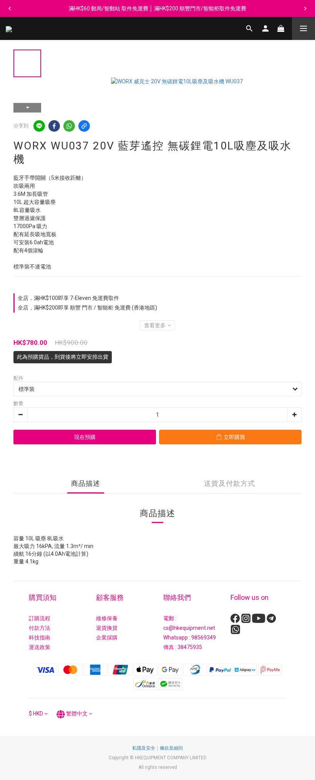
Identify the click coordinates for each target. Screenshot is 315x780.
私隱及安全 (143, 748)
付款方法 (39, 628)
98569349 (203, 637)
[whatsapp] (69, 126)
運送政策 (39, 647)
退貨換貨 (107, 628)
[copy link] (84, 126)
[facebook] (54, 126)
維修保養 (107, 618)
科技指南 (39, 637)
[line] (39, 126)
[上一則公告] (9, 8)
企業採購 (107, 637)
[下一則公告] (305, 8)
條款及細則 (171, 748)
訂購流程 (39, 618)
